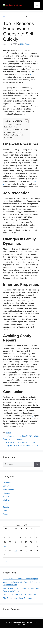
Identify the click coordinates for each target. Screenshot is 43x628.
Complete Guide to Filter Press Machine (19, 595)
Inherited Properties (13, 132)
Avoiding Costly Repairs (15, 135)
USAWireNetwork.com (20, 622)
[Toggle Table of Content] (25, 121)
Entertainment (9, 489)
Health (6, 496)
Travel (5, 514)
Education (7, 486)
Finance (6, 493)
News (8, 433)
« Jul (5, 561)
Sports (6, 507)
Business (7, 482)
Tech (5, 511)
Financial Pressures (13, 124)
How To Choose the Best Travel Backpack (20, 579)
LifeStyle (6, 500)
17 (5, 546)
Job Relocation (11, 127)
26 (16, 551)
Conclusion (10, 138)
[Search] (37, 464)
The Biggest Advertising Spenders (17, 598)
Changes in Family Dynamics (17, 129)
